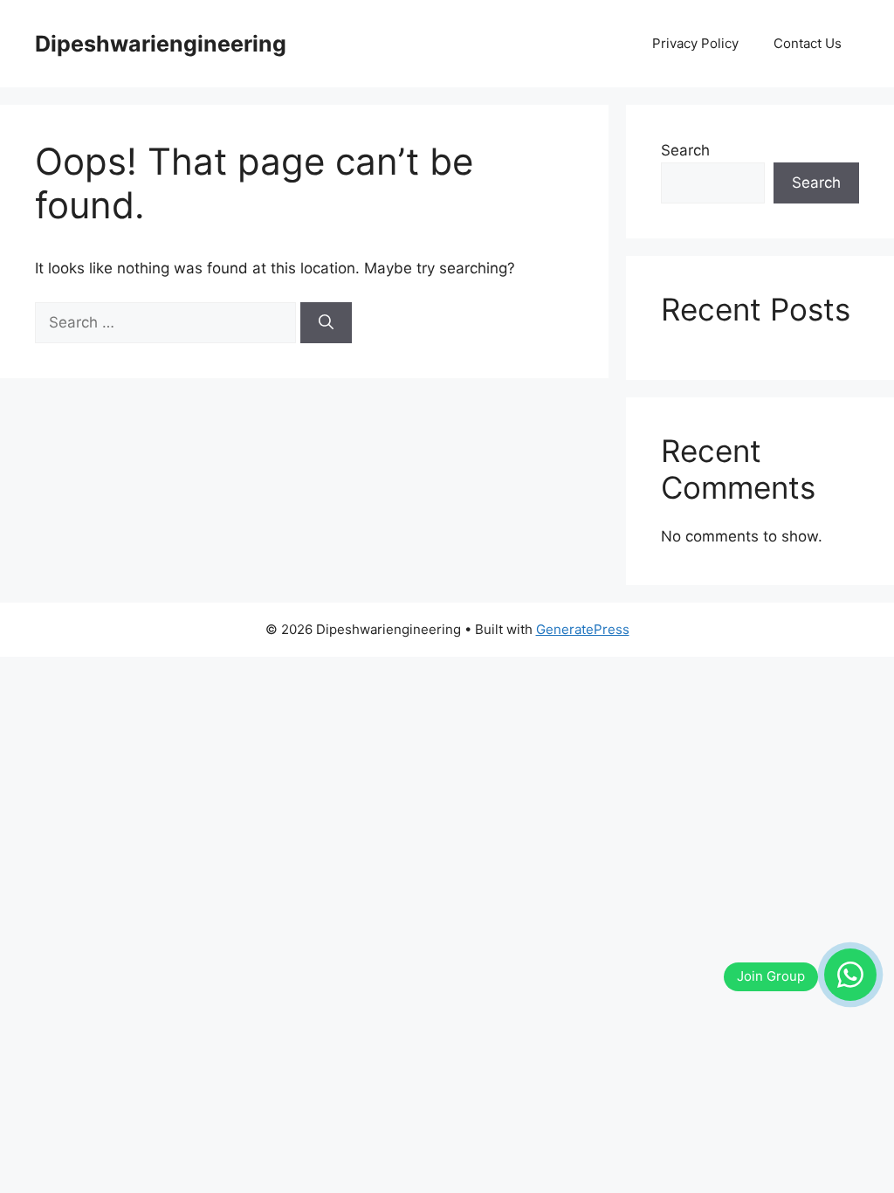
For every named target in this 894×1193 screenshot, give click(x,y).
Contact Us (808, 43)
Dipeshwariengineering (160, 44)
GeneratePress (582, 629)
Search (685, 150)
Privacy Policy (695, 43)
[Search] (326, 323)
